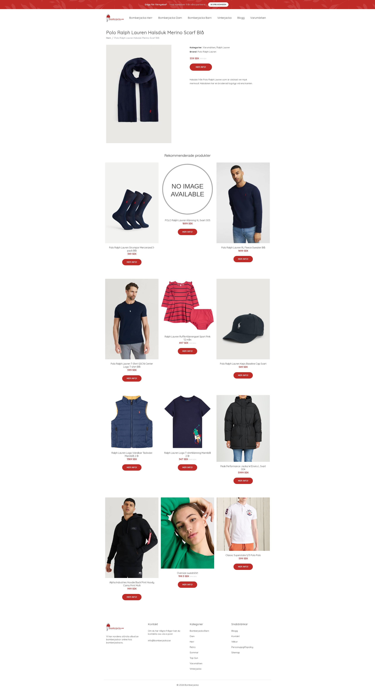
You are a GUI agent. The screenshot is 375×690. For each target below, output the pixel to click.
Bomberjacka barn (200, 18)
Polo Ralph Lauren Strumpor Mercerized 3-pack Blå (132, 249)
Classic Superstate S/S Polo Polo (243, 555)
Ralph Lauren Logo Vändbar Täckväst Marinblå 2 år (131, 454)
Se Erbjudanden (218, 4)
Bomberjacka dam (170, 18)
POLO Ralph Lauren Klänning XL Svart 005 (187, 220)
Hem (108, 38)
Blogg (240, 18)
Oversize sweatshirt (187, 573)
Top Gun (194, 658)
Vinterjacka (224, 18)
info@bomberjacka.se (159, 640)
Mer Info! (201, 67)
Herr (192, 641)
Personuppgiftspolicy (242, 647)
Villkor (234, 641)
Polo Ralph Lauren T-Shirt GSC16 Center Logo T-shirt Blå (132, 365)
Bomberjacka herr (140, 18)
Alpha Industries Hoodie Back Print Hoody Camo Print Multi (131, 584)
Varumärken (258, 18)
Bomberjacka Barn (199, 630)
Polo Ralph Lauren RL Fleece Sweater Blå (243, 247)
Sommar (194, 652)
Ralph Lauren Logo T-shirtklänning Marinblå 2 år (187, 454)
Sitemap (235, 652)
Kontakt (235, 636)
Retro (193, 647)
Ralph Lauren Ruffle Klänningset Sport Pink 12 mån (187, 338)
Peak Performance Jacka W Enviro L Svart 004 (243, 468)
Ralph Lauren (223, 47)
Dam (192, 636)
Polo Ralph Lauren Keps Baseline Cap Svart (243, 363)
